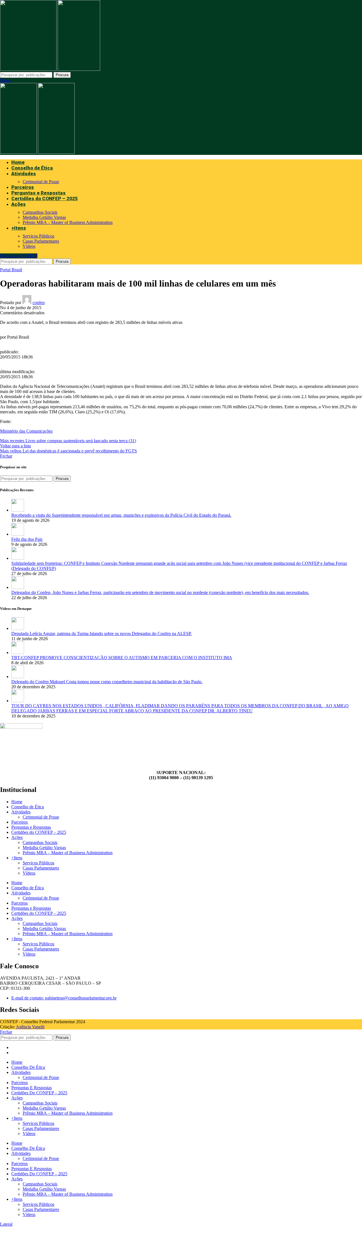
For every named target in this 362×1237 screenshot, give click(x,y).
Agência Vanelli (30, 1026)
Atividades (21, 811)
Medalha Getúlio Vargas (44, 217)
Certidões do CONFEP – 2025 (38, 832)
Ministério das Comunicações (26, 431)
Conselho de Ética (27, 806)
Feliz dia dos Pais (26, 539)
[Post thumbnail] (17, 510)
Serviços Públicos (38, 236)
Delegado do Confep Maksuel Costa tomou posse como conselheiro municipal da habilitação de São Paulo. (106, 681)
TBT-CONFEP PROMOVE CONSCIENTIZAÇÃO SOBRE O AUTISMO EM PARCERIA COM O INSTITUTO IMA (121, 657)
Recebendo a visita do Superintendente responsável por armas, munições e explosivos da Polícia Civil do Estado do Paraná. (121, 515)
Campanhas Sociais (40, 212)
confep (39, 302)
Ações (17, 837)
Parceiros (19, 822)
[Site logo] (29, 69)
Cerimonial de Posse (41, 181)
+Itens (16, 857)
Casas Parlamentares (41, 241)
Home (16, 801)
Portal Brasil (11, 269)
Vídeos (29, 246)
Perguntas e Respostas (31, 827)
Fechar (6, 456)
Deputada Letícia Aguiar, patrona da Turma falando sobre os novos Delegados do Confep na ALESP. (101, 633)
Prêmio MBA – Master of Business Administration (68, 222)
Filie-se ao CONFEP (18, 255)
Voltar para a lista (15, 445)
